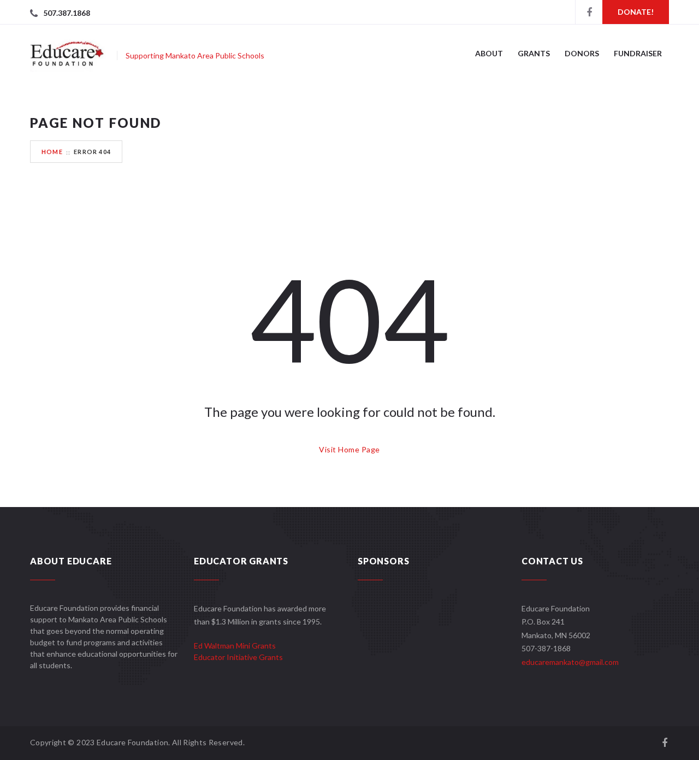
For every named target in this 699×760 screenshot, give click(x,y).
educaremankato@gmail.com (570, 662)
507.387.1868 (66, 12)
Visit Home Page (349, 449)
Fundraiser (638, 53)
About (489, 53)
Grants (534, 53)
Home (52, 151)
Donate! (636, 11)
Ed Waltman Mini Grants (235, 645)
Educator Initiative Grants (238, 657)
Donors (582, 53)
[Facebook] (588, 12)
